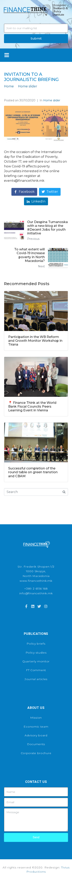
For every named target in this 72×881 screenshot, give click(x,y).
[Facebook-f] (26, 606)
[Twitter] (39, 606)
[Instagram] (45, 606)
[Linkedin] (33, 606)
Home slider (51, 100)
